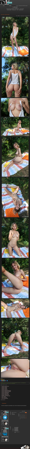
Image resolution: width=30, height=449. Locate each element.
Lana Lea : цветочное (4, 397)
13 (23, 415)
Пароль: (10, 5)
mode (18, 15)
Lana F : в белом (4, 396)
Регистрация (20, 5)
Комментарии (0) (3, 399)
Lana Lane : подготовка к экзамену (6, 391)
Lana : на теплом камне (5, 398)
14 (24, 415)
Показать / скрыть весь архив (16, 432)
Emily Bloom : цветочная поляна (6, 395)
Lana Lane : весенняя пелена (5, 392)
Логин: (4, 5)
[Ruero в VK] (5, 434)
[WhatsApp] (4, 380)
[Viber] (5, 380)
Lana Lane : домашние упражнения (6, 390)
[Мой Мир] (7, 380)
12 (22, 415)
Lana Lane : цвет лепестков (5, 386)
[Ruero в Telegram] (5, 418)
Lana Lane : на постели (4, 389)
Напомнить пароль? (24, 5)
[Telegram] (3, 380)
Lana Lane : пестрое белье (5, 393)
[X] (6, 380)
